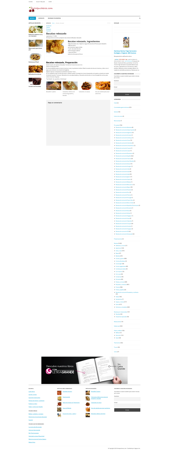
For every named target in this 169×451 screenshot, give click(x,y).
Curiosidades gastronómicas (121, 107)
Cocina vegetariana (121, 266)
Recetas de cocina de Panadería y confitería (127, 292)
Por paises (116, 125)
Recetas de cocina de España (123, 156)
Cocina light (119, 263)
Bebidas (118, 256)
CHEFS (50, 1)
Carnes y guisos (120, 258)
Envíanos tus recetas (54, 18)
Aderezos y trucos (120, 245)
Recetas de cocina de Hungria (123, 166)
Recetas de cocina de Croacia (123, 148)
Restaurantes (117, 321)
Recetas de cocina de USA (122, 231)
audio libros (32, 391)
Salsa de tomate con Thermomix (71, 402)
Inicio (33, 18)
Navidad (118, 314)
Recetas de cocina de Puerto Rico (124, 200)
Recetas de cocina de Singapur (124, 216)
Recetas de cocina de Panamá (123, 190)
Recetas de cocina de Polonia (123, 195)
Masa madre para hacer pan (35, 49)
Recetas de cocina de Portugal (123, 197)
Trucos (116, 347)
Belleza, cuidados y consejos (36, 414)
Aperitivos (118, 248)
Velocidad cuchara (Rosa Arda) (36, 436)
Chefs (115, 103)
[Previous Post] (108, 23)
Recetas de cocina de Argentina (124, 132)
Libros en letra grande (34, 430)
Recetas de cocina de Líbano (123, 179)
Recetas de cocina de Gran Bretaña (125, 161)
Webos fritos (32, 442)
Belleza (117, 332)
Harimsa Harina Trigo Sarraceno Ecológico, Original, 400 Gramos (125, 52)
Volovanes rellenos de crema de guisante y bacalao (99, 397)
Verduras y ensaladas (121, 307)
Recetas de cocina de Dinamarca (124, 153)
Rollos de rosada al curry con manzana (36, 35)
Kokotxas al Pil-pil (34, 62)
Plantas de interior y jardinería (36, 400)
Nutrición (118, 335)
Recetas (116, 243)
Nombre (116, 80)
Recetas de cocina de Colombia (124, 143)
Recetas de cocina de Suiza (123, 218)
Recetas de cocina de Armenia (123, 135)
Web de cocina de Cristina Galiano (37, 439)
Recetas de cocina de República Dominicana (127, 205)
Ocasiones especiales (121, 316)
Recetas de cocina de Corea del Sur (125, 145)
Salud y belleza (118, 330)
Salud (117, 338)
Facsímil (31, 420)
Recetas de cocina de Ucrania (123, 226)
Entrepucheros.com (121, 448)
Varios (117, 304)
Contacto (41, 18)
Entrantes (118, 279)
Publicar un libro (33, 404)
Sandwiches (119, 299)
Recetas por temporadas (120, 312)
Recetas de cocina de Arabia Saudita (125, 130)
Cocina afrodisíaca (120, 261)
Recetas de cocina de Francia (123, 158)
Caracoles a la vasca (96, 402)
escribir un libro (33, 394)
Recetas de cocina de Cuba (123, 151)
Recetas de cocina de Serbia (123, 213)
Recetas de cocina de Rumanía (124, 208)
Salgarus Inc (137, 448)
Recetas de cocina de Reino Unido (124, 203)
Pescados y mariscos (121, 284)
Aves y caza (119, 251)
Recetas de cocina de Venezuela (124, 234)
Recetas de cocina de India (122, 169)
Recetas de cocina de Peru (122, 192)
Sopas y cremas (120, 302)
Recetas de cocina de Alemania (124, 127)
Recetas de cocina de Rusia (123, 210)
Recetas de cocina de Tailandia (124, 221)
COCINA (31, 1)
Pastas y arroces (120, 282)
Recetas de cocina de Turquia (123, 223)
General (116, 112)
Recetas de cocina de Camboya (124, 138)
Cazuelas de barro (67, 391)
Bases (117, 253)
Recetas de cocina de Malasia (123, 182)
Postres (118, 287)
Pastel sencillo (66, 397)
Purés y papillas (120, 289)
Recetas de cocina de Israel (123, 171)
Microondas (117, 121)
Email (115, 87)
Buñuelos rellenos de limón (98, 413)
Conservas (118, 277)
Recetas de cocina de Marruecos (124, 184)
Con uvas (118, 274)
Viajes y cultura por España (36, 407)
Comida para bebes (121, 269)
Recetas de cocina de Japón (123, 177)
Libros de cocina (118, 116)
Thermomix (117, 343)
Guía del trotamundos (34, 397)
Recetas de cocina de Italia (122, 174)
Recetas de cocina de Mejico (123, 187)
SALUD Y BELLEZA (40, 1)
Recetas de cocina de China (123, 140)
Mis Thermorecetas (34, 433)
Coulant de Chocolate (35, 86)
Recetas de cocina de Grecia (123, 164)
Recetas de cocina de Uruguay (123, 229)
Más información (128, 61)
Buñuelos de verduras (35, 74)
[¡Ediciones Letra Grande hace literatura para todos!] (84, 383)
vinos (115, 351)
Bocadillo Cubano (95, 391)
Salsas (117, 296)
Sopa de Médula (67, 408)
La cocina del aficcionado (35, 427)
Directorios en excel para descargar (38, 417)
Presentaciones (118, 239)
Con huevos (119, 271)
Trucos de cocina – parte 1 (69, 413)
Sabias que (117, 326)
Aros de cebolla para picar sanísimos (100, 408)
